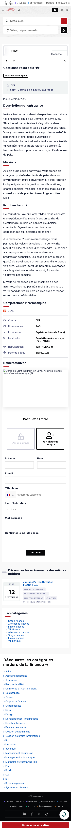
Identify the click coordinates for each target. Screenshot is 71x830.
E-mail (9, 473)
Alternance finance (18, 623)
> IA (5, 740)
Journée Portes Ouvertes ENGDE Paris (38, 584)
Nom (40, 458)
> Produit (8, 770)
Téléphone (11, 488)
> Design (8, 714)
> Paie (6, 766)
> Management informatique (19, 757)
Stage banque (16, 635)
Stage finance (16, 620)
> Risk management (14, 783)
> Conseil (8, 697)
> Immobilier (9, 744)
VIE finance (14, 629)
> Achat (7, 671)
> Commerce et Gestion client (20, 688)
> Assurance (10, 680)
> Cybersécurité (12, 705)
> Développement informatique (20, 718)
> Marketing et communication (20, 761)
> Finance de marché (14, 727)
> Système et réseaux (15, 787)
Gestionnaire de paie (16, 76)
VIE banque (14, 640)
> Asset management (15, 675)
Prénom (10, 458)
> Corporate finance (14, 701)
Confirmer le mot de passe (22, 532)
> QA (6, 774)
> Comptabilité (11, 693)
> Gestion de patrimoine (16, 731)
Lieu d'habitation (15, 503)
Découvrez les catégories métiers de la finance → (28, 662)
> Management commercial (18, 753)
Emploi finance (16, 626)
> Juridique (9, 748)
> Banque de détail (13, 684)
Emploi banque (16, 638)
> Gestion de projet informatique (21, 736)
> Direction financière (15, 723)
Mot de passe (13, 517)
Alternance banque (18, 632)
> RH (6, 779)
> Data (7, 710)
